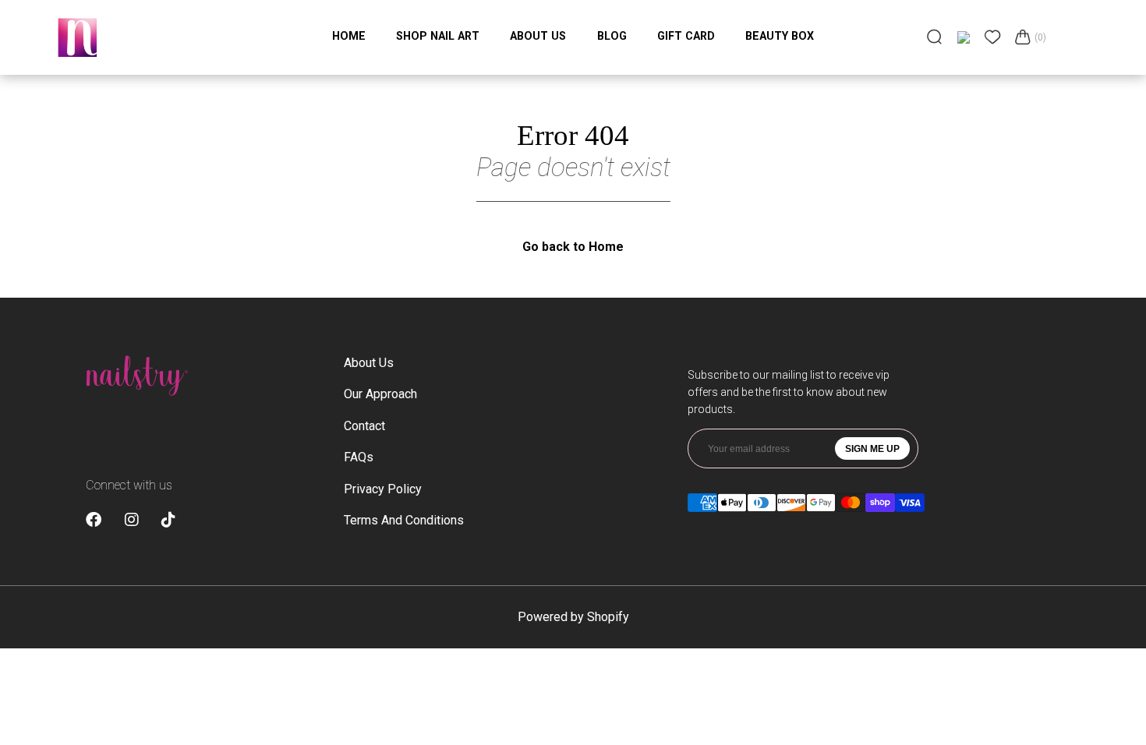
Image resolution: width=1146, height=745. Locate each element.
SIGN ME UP (872, 448)
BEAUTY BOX (779, 36)
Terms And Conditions (404, 520)
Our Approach (380, 394)
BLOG (612, 36)
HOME (349, 36)
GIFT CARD (686, 36)
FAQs (358, 457)
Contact (364, 425)
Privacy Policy (383, 489)
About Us (369, 362)
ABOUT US (538, 36)
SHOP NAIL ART (437, 36)
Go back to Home (573, 246)
